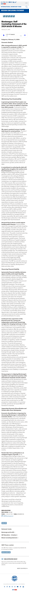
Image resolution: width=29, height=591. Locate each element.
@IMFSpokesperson (8, 516)
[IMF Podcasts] (20, 586)
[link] (4, 16)
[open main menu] (26, 3)
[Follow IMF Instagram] (6, 2)
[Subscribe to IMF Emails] (13, 2)
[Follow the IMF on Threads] (8, 2)
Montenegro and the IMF (7, 532)
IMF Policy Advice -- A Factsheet (9, 535)
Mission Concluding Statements (9, 538)
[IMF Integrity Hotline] (15, 2)
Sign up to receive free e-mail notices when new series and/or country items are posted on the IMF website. (13, 563)
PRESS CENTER (5, 552)
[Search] (26, 7)
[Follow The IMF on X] (1, 2)
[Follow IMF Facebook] (7, 586)
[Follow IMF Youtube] (10, 2)
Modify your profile (21, 568)
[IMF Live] (14, 589)
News (3, 523)
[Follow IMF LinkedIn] (4, 2)
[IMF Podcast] (11, 2)
